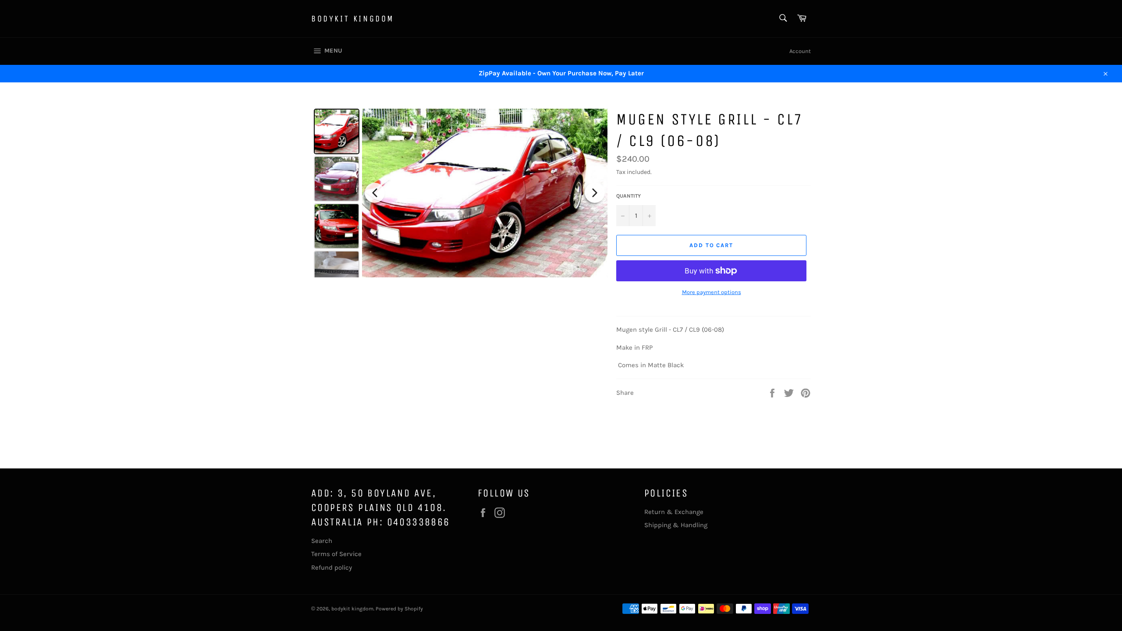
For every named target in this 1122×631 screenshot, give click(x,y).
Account (800, 51)
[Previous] (374, 193)
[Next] (594, 193)
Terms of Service (336, 554)
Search (321, 541)
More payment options (711, 292)
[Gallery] (459, 193)
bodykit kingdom (352, 19)
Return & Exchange (673, 512)
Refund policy (331, 567)
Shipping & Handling (675, 525)
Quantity (628, 196)
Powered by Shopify (399, 609)
